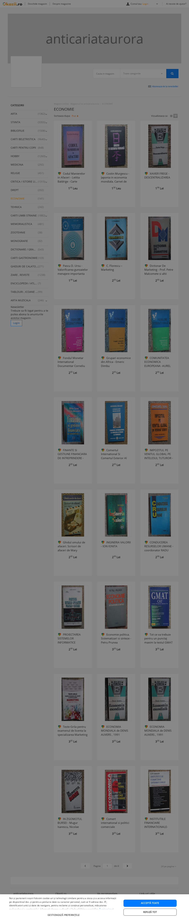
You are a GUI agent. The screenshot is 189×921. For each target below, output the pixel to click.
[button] (64, 913)
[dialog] (94, 907)
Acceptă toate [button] (150, 903)
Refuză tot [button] (150, 912)
